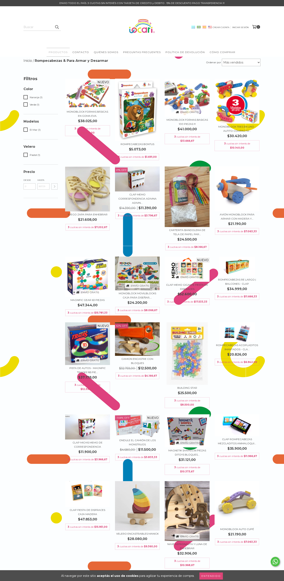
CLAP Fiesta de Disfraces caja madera (87, 512)
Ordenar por (213, 62)
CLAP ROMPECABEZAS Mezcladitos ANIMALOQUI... (237, 441)
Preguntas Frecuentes (142, 52)
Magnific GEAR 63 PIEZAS (87, 300)
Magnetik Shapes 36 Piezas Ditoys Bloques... (187, 452)
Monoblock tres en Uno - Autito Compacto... (237, 128)
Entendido (211, 575)
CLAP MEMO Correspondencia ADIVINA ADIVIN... (137, 198)
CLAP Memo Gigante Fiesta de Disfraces (187, 286)
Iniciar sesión (240, 27)
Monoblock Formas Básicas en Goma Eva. (87, 113)
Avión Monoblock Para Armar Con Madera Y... (237, 216)
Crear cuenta (221, 27)
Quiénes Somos (106, 52)
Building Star (187, 387)
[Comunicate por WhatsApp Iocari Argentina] (275, 561)
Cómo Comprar (222, 52)
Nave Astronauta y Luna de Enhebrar (187, 546)
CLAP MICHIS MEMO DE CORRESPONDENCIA (87, 444)
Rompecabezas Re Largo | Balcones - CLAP (237, 281)
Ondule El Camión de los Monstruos (137, 442)
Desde (27, 180)
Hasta (40, 180)
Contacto (80, 52)
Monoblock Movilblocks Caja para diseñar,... (137, 295)
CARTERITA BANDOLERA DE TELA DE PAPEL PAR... (187, 232)
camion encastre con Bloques (137, 361)
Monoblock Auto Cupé (237, 529)
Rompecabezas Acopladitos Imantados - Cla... (237, 347)
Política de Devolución (185, 52)
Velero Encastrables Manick (137, 533)
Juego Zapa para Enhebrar (87, 214)
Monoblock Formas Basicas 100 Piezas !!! (187, 121)
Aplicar (54, 186)
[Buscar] (57, 27)
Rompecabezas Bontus (137, 144)
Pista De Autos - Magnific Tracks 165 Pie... (87, 370)
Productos (58, 52)
